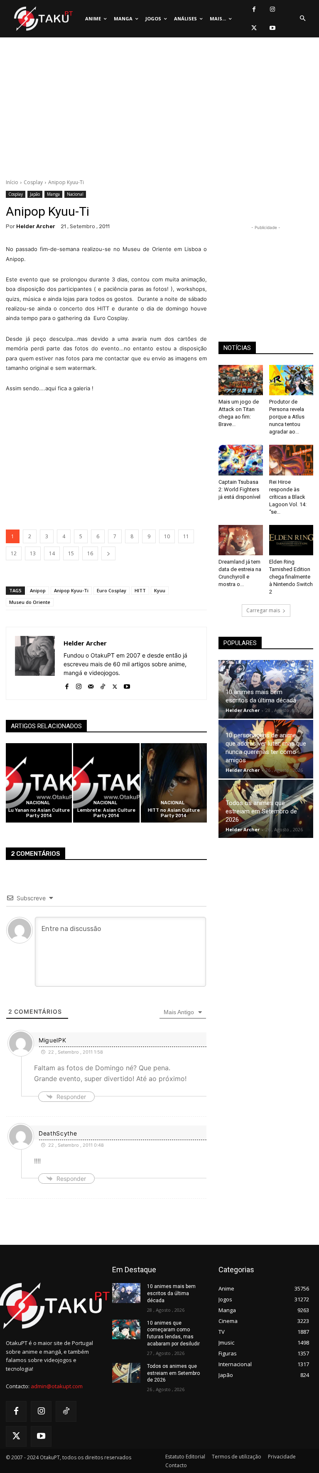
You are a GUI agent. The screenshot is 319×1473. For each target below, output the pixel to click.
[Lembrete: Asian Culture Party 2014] (106, 783)
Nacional (75, 194)
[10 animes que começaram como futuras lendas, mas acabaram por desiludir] (126, 1330)
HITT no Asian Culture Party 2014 (174, 813)
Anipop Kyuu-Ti (71, 590)
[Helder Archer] (35, 663)
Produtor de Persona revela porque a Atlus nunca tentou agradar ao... (286, 417)
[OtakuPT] (42, 19)
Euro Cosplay (111, 590)
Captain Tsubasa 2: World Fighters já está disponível (239, 489)
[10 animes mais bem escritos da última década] (126, 1293)
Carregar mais (263, 610)
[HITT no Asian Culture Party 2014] (174, 783)
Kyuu (159, 590)
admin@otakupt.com (57, 1386)
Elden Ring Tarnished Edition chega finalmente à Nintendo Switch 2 (291, 577)
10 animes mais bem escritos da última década (171, 1293)
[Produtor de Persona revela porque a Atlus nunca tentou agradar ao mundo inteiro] (291, 380)
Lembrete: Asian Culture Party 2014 (106, 813)
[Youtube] (272, 28)
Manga (53, 194)
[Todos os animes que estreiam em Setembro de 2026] (126, 1373)
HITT (140, 590)
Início (12, 182)
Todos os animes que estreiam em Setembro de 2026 (261, 811)
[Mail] (91, 685)
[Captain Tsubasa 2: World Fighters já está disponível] (240, 460)
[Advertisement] (159, 110)
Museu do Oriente (29, 602)
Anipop (38, 590)
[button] (302, 18)
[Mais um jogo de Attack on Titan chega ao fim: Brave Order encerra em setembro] (240, 380)
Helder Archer (35, 226)
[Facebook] (254, 9)
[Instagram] (272, 9)
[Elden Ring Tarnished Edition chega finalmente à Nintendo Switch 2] (291, 540)
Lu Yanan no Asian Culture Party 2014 (39, 813)
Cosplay (33, 182)
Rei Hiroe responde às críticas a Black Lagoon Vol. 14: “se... (288, 497)
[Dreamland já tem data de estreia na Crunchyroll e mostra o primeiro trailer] (240, 540)
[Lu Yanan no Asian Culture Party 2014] (39, 783)
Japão (35, 194)
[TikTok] (103, 685)
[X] (254, 28)
